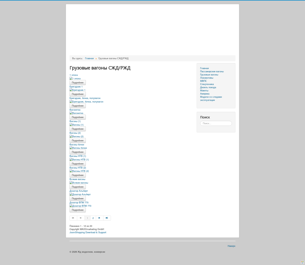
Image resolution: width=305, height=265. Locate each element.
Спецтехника (207, 84)
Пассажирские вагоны (212, 71)
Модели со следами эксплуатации (211, 98)
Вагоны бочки (77, 144)
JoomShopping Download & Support (88, 232)
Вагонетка (75, 109)
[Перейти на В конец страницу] (107, 218)
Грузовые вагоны (209, 74)
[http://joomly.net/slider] (302, 262)
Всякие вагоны (77, 179)
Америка (204, 93)
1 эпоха (74, 74)
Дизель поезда (208, 87)
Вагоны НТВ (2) (78, 167)
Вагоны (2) (75, 132)
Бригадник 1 (76, 86)
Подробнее (77, 82)
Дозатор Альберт (79, 190)
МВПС (203, 81)
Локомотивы (206, 77)
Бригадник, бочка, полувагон (85, 98)
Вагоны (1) (75, 121)
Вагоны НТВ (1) (78, 156)
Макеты (204, 90)
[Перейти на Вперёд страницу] (99, 218)
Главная (204, 68)
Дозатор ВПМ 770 (79, 202)
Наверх (231, 246)
